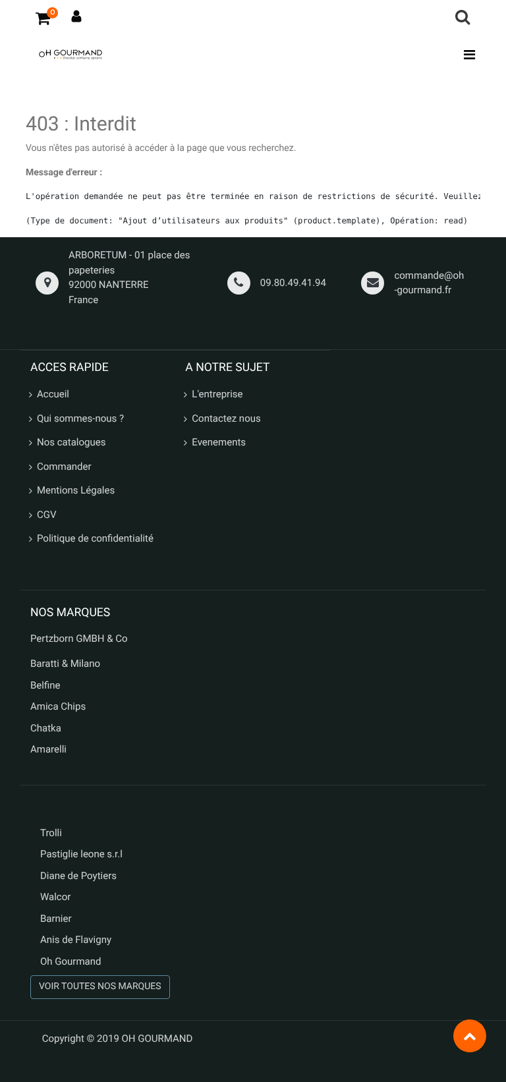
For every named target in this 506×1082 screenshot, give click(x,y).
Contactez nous (226, 418)
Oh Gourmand (70, 961)
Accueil (53, 394)
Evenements (219, 442)
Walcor (55, 897)
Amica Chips (58, 706)
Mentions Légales (76, 490)
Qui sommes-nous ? (80, 418)
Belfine (45, 685)
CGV (47, 515)
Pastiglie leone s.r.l (82, 854)
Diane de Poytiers (78, 876)
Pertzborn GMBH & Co (79, 638)
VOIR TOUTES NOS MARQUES (100, 986)
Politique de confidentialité (95, 538)
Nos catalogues (71, 442)
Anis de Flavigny (75, 940)
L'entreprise (217, 394)
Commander (64, 466)
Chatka (45, 728)
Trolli (51, 833)
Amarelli (48, 749)
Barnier (56, 919)
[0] (43, 18)
